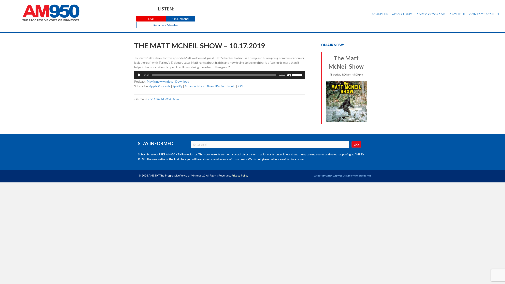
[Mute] (289, 75)
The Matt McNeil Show (163, 99)
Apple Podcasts (159, 86)
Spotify (177, 86)
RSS (240, 86)
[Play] (139, 75)
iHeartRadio (215, 86)
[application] (219, 75)
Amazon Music (195, 86)
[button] (151, 19)
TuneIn (230, 86)
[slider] (297, 74)
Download (182, 81)
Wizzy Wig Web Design (338, 175)
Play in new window (160, 81)
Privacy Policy (239, 175)
